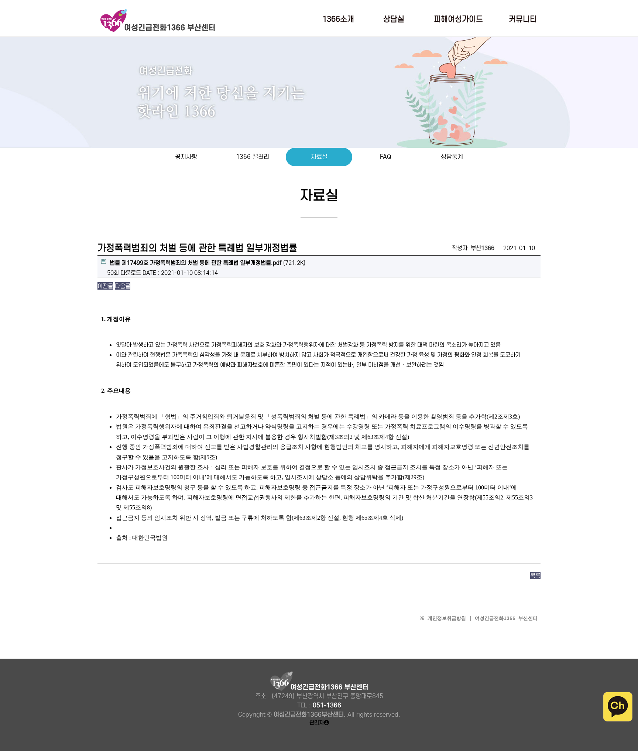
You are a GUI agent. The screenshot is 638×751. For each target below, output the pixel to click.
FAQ (385, 157)
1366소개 (338, 19)
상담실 (393, 19)
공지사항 (186, 157)
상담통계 (452, 157)
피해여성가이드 (458, 19)
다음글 (122, 286)
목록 (535, 575)
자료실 (319, 157)
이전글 (105, 286)
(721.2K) (207, 262)
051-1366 (327, 705)
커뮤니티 (523, 19)
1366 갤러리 (252, 157)
